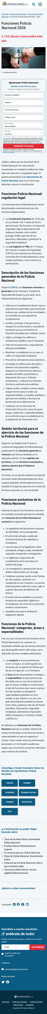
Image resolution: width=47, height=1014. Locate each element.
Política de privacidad (19, 1002)
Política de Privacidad (8, 152)
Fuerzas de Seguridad (17, 14)
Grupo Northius (7, 138)
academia (9, 792)
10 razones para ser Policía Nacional (22, 852)
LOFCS (14, 287)
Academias (30, 1005)
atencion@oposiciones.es (16, 969)
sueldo (9, 783)
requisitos (27, 802)
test (10, 811)
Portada (5, 14)
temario (10, 802)
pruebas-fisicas (28, 792)
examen (26, 783)
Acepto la (12, 954)
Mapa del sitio (18, 1005)
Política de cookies (36, 1002)
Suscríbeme (37, 947)
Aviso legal (5, 1002)
